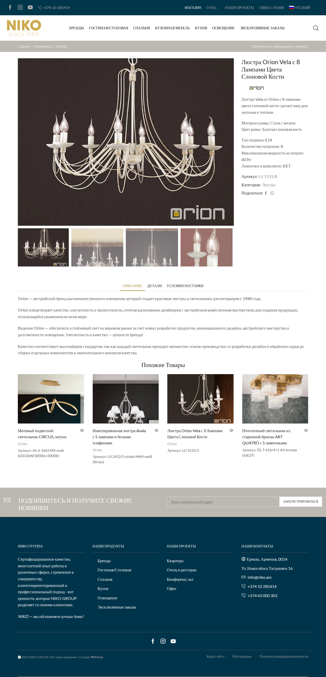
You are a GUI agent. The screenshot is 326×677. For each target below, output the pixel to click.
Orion (22, 444)
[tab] (132, 286)
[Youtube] (30, 7)
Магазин (193, 7)
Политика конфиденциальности (284, 656)
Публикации (242, 656)
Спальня (141, 28)
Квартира (175, 560)
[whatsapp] (271, 193)
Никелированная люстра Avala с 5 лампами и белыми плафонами (119, 436)
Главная (24, 46)
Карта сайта (215, 656)
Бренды (76, 28)
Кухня (201, 28)
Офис (171, 588)
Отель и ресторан (182, 569)
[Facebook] (10, 7)
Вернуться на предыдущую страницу (280, 46)
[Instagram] (20, 7)
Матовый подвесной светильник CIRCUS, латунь (42, 433)
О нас (211, 7)
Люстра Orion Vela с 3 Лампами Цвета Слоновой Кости (195, 433)
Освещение (223, 28)
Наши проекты (239, 7)
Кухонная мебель (172, 28)
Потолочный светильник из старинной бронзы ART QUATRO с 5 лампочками (266, 436)
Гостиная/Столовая (108, 28)
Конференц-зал (180, 579)
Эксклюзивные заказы (262, 28)
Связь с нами (271, 7)
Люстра (61, 46)
